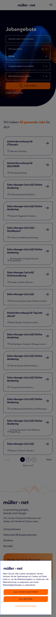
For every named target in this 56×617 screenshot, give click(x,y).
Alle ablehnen (25, 599)
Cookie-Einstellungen (25, 606)
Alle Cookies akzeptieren (26, 592)
